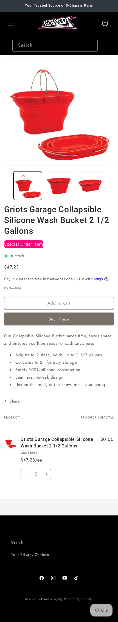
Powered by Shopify (78, 599)
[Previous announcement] (10, 6)
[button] (11, 23)
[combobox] (55, 45)
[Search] (91, 45)
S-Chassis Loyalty (50, 599)
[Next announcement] (108, 6)
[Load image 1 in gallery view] (27, 185)
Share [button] (15, 401)
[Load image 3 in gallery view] (90, 185)
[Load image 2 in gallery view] (59, 185)
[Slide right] (112, 187)
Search (17, 542)
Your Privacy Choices (30, 554)
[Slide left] (6, 187)
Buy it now (59, 319)
